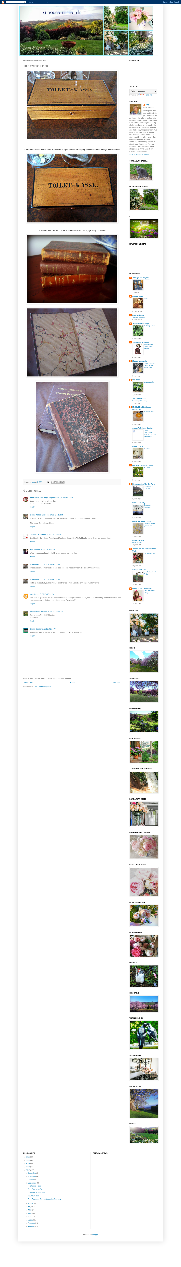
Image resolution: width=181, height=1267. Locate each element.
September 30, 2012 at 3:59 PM (61, 498)
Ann (31, 549)
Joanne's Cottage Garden (142, 428)
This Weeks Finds (34, 1186)
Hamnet (146, 280)
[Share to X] (57, 482)
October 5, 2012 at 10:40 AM (52, 612)
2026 (145, 298)
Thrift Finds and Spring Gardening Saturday (44, 1199)
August (31, 1203)
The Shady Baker (139, 399)
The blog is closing (138, 317)
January (31, 1226)
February (31, 1223)
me (31, 594)
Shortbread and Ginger (39, 498)
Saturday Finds (33, 1196)
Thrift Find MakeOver (36, 1189)
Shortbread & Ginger (140, 342)
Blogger (95, 1235)
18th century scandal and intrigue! (148, 347)
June (30, 1210)
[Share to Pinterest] (63, 482)
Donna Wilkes (35, 515)
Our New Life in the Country (143, 465)
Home (72, 683)
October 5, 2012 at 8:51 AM (44, 594)
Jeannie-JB (34, 535)
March (30, 1220)
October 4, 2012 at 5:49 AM (50, 564)
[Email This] (52, 482)
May (30, 1213)
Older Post (116, 683)
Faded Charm (137, 446)
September (32, 1183)
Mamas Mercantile (139, 361)
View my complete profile (139, 155)
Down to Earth (138, 315)
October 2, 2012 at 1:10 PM (52, 515)
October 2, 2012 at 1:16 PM (50, 535)
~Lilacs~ (147, 448)
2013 (28, 1167)
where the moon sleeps (141, 522)
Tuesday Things (149, 326)
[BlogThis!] (55, 482)
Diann (32, 629)
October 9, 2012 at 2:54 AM (46, 629)
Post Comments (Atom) (42, 687)
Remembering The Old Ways (143, 484)
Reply (32, 507)
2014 (28, 1164)
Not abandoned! (149, 553)
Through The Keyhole (140, 278)
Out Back (136, 380)
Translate (148, 95)
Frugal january (149, 411)
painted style (137, 296)
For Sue (147, 467)
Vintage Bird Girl (139, 570)
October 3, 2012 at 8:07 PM (44, 549)
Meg (147, 105)
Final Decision (137, 542)
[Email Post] (48, 482)
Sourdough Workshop (139, 401)
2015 (28, 1160)
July (29, 1207)
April (30, 1217)
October (31, 1180)
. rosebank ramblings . (141, 324)
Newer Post (28, 683)
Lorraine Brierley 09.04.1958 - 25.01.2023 (149, 365)
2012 (28, 1170)
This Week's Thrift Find (36, 1192)
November (32, 1176)
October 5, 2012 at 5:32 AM (50, 579)
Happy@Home (138, 540)
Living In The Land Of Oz (142, 589)
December (32, 1173)
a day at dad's (149, 382)
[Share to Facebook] (60, 482)
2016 (28, 1157)
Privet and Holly (138, 503)
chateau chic (35, 612)
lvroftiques (34, 564)
